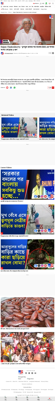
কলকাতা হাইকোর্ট (28, 9)
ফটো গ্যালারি (16, 9)
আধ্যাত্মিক (42, 7)
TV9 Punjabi (44, 390)
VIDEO (11, 9)
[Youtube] (7, 88)
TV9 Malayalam (18, 392)
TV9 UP (24, 392)
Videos (10, 12)
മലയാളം (31, 1)
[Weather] (41, 3)
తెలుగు (12, 1)
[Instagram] (32, 373)
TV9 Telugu (21, 390)
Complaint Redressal (34, 381)
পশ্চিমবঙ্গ (15, 7)
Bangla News (4, 12)
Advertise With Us (23, 381)
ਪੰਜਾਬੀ (23, 1)
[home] (1, 6)
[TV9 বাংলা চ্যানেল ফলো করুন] (46, 3)
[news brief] (36, 3)
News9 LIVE (30, 392)
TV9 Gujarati (36, 390)
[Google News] (11, 88)
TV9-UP (38, 1)
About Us (15, 381)
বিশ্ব (32, 7)
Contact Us (8, 381)
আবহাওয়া (22, 9)
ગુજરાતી (19, 1)
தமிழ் (27, 1)
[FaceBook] (26, 373)
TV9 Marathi (14, 390)
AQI (43, 3)
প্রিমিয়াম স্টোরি (48, 7)
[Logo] (2, 3)
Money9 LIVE (37, 392)
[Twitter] (29, 373)
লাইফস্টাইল (36, 7)
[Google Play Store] (22, 378)
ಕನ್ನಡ (9, 1)
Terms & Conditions (27, 384)
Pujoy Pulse (44, 9)
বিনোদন (23, 7)
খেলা (19, 7)
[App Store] (31, 379)
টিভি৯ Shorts (5, 9)
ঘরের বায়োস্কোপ (36, 9)
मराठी (16, 1)
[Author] (2, 53)
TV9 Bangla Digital (9, 53)
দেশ (30, 7)
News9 (5, 1)
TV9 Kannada (28, 390)
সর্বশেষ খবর (5, 7)
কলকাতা (11, 7)
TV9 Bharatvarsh (5, 390)
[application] (27, 29)
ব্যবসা (27, 7)
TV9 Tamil (50, 390)
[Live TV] (49, 3)
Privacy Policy (44, 381)
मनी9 (34, 1)
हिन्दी (2, 1)
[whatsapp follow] (14, 88)
